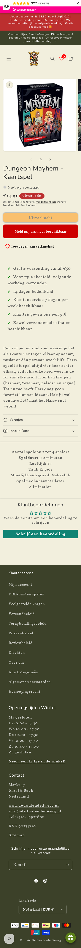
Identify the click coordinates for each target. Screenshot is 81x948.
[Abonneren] (67, 865)
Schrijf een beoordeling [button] (40, 534)
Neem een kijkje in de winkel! (37, 761)
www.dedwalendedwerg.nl (34, 805)
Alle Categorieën (23, 672)
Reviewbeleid (20, 643)
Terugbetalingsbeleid (28, 623)
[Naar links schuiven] (31, 159)
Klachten (17, 652)
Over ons (17, 662)
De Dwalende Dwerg (46, 940)
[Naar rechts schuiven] (50, 159)
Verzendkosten (46, 201)
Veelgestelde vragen (27, 604)
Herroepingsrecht (24, 691)
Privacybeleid (21, 633)
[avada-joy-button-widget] (70, 938)
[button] (8, 58)
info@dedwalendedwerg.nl (35, 811)
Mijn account (20, 584)
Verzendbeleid (22, 614)
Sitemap (17, 835)
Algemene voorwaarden (30, 682)
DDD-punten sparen (26, 594)
